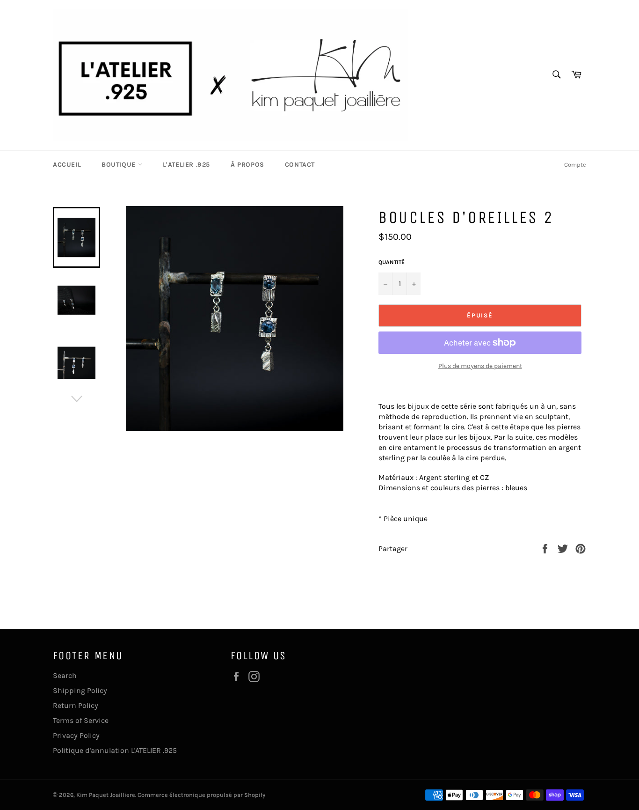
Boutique (120, 165)
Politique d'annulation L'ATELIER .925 (115, 750)
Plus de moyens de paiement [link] (480, 366)
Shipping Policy (80, 690)
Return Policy (75, 705)
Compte (575, 164)
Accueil (67, 165)
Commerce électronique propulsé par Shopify (201, 794)
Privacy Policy (76, 735)
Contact (300, 165)
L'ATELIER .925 (186, 165)
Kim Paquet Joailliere (105, 794)
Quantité (391, 262)
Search (65, 675)
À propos (247, 165)
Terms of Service (81, 720)
